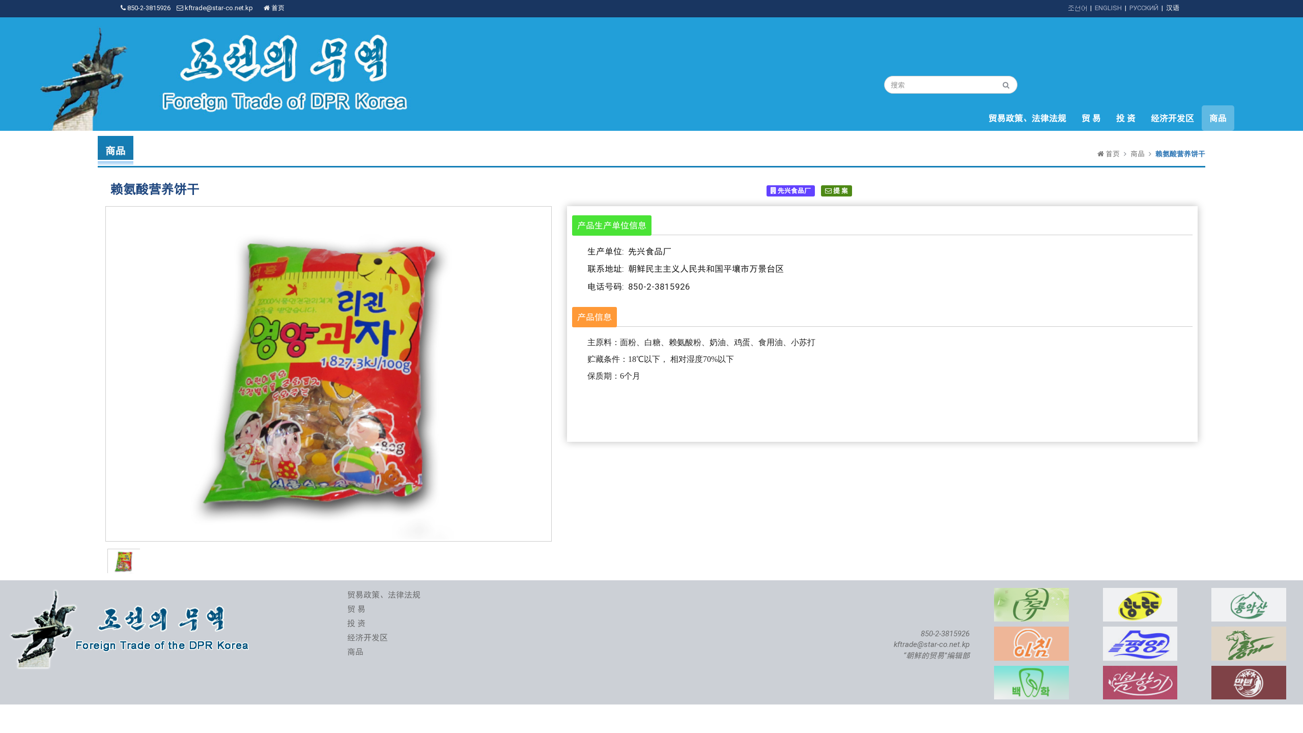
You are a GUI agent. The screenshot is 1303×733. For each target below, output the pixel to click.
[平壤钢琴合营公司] (1140, 632)
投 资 (1126, 118)
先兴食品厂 (793, 190)
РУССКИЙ (1143, 8)
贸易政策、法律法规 (1027, 118)
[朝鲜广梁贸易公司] (1140, 593)
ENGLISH (1108, 8)
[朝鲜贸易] (132, 593)
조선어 (1077, 8)
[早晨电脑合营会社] (1031, 632)
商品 (1218, 118)
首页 (277, 8)
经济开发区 (1172, 118)
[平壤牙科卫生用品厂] (1031, 671)
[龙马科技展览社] (1248, 632)
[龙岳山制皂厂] (1248, 593)
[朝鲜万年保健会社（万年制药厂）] (1248, 671)
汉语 (1172, 8)
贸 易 (1091, 118)
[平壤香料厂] (1031, 593)
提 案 (840, 190)
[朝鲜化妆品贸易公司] (1140, 671)
